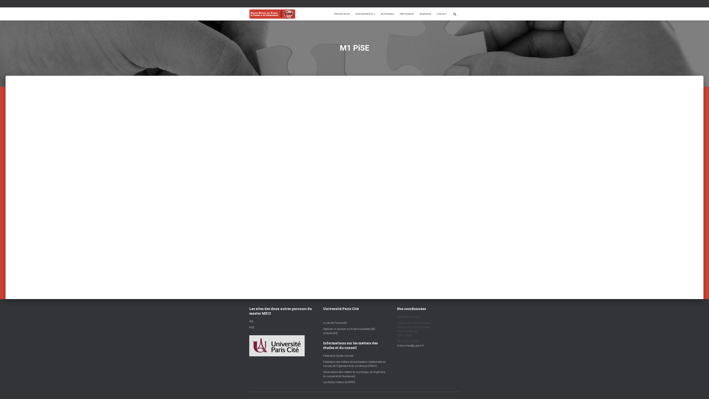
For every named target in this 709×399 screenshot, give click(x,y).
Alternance (387, 14)
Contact (442, 14)
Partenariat (407, 14)
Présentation (342, 14)
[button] (374, 14)
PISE (252, 327)
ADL (251, 321)
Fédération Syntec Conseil (338, 355)
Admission (425, 14)
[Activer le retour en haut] (701, 391)
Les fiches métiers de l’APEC (339, 382)
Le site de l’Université (335, 322)
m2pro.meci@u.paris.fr (410, 345)
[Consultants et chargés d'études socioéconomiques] (272, 14)
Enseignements (364, 14)
